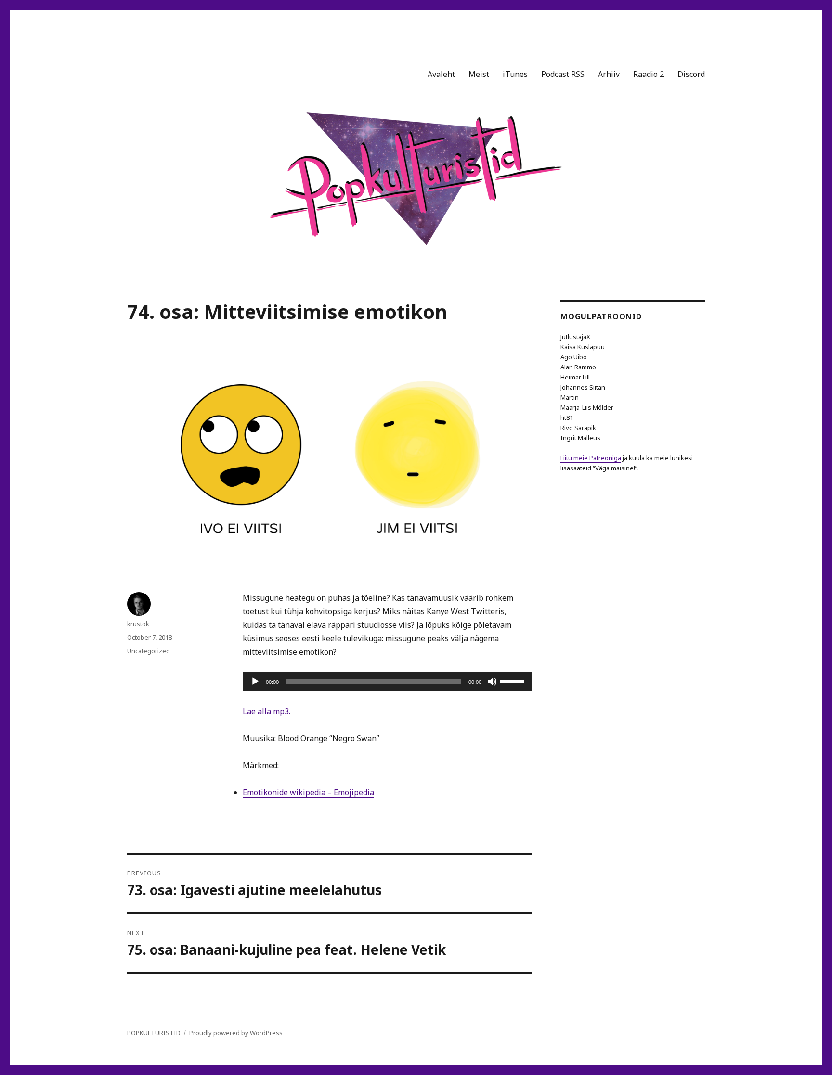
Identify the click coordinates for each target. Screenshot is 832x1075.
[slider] (513, 680)
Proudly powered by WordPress (236, 1032)
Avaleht (441, 74)
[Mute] (492, 681)
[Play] (255, 681)
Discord (691, 74)
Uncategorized (148, 650)
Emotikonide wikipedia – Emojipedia (308, 792)
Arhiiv (609, 74)
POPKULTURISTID (154, 1032)
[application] (387, 681)
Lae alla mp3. (266, 711)
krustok (138, 624)
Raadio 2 (648, 74)
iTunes (515, 74)
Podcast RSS (563, 74)
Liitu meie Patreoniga (590, 458)
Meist (478, 74)
